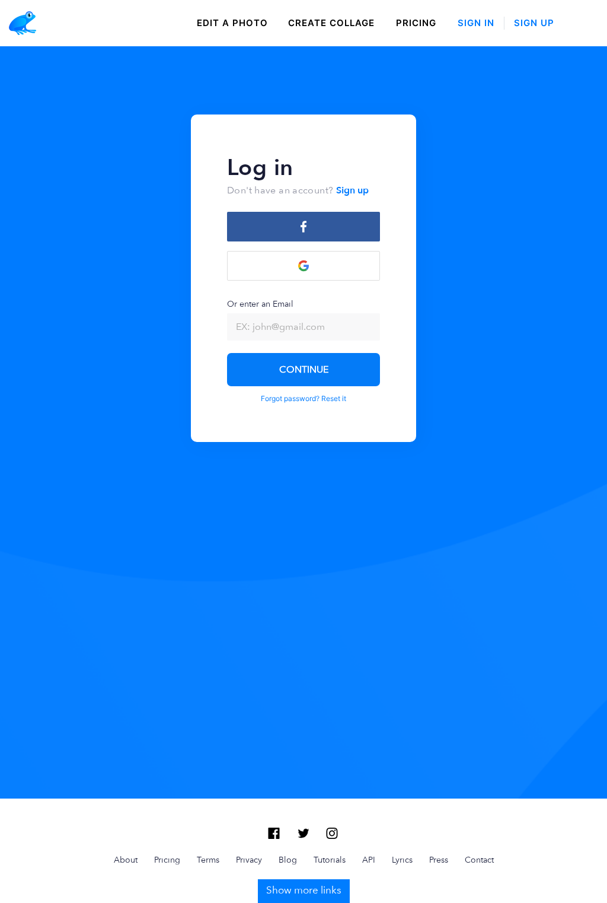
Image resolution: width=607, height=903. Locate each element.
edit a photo (232, 22)
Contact (479, 859)
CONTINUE (303, 369)
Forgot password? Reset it (303, 398)
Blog (288, 859)
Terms (208, 859)
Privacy (249, 859)
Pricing (416, 22)
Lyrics (402, 859)
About (126, 859)
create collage (331, 22)
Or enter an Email (260, 304)
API (368, 859)
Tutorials (330, 859)
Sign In (476, 22)
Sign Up (534, 22)
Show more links (303, 890)
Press (438, 859)
